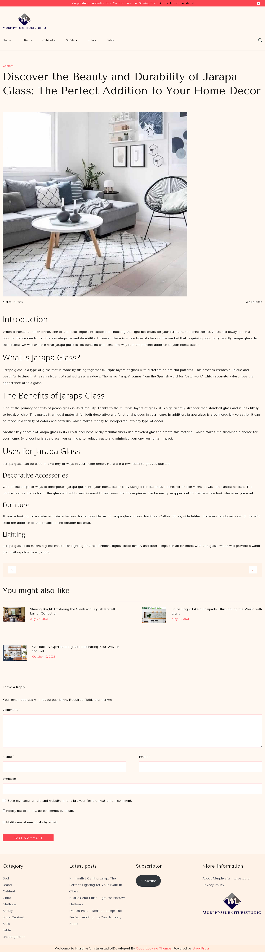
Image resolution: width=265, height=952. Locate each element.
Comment (11, 710)
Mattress (10, 904)
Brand (7, 885)
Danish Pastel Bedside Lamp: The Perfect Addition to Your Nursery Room (95, 917)
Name (8, 757)
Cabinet (47, 40)
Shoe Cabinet (13, 917)
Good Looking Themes (153, 948)
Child (7, 898)
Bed (26, 40)
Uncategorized (14, 937)
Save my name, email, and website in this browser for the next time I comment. (70, 801)
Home (7, 40)
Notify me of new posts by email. (32, 822)
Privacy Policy (213, 885)
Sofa (91, 40)
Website (9, 779)
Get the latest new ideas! (176, 3)
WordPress (201, 948)
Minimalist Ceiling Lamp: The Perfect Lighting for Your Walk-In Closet (95, 884)
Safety (70, 40)
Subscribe (148, 881)
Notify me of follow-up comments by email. (40, 811)
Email (144, 757)
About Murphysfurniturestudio (225, 878)
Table (110, 40)
